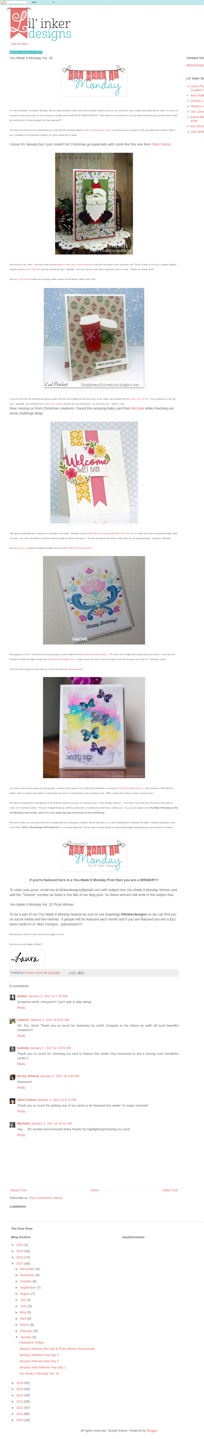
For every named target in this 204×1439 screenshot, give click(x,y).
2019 (20, 1251)
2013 (20, 1401)
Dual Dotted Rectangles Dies (60, 659)
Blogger (152, 1430)
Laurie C (22, 548)
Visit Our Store (19, 43)
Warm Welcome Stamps (99, 533)
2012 (20, 1407)
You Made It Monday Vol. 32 (39, 1373)
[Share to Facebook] (79, 972)
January (26, 1337)
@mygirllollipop (75, 669)
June (24, 1306)
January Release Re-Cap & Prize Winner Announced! (57, 1348)
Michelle (137, 408)
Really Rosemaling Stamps (79, 548)
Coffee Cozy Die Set (139, 399)
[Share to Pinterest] (82, 972)
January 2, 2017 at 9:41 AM (49, 1020)
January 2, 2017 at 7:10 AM (47, 996)
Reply (21, 1007)
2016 (20, 1383)
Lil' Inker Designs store (99, 130)
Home (95, 1190)
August (25, 1293)
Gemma (23, 1048)
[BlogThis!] (73, 972)
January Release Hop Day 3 (39, 1355)
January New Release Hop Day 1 (42, 1367)
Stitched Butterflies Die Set (130, 788)
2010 (20, 1420)
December (28, 1269)
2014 (20, 1395)
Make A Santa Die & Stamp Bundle (74, 264)
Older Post (170, 1190)
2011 (20, 1414)
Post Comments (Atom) (46, 1198)
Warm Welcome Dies (124, 533)
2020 (20, 1245)
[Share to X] (76, 972)
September (28, 1287)
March (25, 1324)
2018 (20, 1257)
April (23, 1318)
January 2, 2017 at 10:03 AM (50, 1048)
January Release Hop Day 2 (39, 1361)
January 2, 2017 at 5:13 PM (56, 1100)
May (23, 1312)
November (28, 1275)
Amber (22, 996)
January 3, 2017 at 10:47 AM (51, 1123)
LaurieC (23, 1020)
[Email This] (70, 972)
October (26, 1281)
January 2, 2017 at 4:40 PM (59, 1076)
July (23, 1300)
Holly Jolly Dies (33, 269)
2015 (20, 1389)
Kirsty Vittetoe (28, 1076)
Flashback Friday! (31, 1342)
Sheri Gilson (161, 144)
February (27, 1331)
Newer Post (18, 1190)
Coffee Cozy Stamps (53, 404)
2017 (20, 1263)
